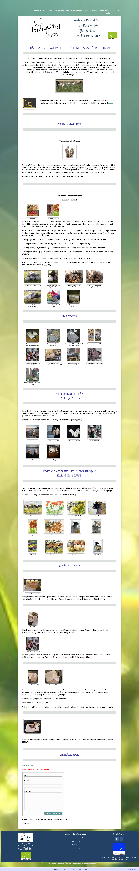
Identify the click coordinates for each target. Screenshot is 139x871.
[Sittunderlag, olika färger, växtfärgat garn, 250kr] (53, 342)
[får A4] (96, 533)
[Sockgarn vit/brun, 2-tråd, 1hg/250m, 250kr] (74, 284)
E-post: (26, 780)
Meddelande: (28, 791)
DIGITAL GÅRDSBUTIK (112, 12)
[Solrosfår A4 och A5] (76, 514)
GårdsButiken (38, 11)
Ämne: (26, 786)
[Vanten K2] (33, 439)
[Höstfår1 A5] (76, 553)
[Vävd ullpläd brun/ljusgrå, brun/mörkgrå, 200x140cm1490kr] (74, 361)
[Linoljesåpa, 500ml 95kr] (32, 592)
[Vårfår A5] (33, 514)
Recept (86, 11)
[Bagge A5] (97, 514)
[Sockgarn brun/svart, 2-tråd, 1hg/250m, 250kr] (94, 284)
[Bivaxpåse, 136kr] (53, 683)
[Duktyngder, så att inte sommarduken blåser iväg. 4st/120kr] (53, 361)
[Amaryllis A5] (33, 533)
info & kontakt (132, 869)
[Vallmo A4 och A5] (54, 514)
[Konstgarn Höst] (33, 217)
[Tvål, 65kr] (32, 625)
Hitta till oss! (75, 848)
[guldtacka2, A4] (75, 533)
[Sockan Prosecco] (94, 439)
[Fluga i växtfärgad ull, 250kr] (94, 342)
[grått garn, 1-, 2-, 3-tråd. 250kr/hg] (32, 284)
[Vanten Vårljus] (53, 458)
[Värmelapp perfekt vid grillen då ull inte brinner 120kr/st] (74, 342)
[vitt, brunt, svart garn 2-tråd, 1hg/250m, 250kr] (53, 284)
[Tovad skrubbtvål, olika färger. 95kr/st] (33, 361)
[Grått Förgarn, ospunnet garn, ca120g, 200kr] (74, 303)
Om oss (49, 11)
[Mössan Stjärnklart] (33, 458)
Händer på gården (74, 11)
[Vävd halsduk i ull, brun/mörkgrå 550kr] (94, 361)
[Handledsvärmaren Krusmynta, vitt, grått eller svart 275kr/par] (33, 342)
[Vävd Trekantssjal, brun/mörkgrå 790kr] (33, 381)
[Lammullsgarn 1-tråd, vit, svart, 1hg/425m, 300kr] (32, 303)
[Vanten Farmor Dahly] (53, 439)
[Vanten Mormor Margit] (74, 439)
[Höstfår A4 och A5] (54, 533)
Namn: (26, 775)
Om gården (59, 11)
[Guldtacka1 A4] (97, 553)
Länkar (94, 11)
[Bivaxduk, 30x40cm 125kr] (32, 683)
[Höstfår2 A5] (54, 553)
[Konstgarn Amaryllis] (53, 217)
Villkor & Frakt (28, 765)
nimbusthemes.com (90, 863)
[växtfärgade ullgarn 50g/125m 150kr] (53, 303)
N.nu (73, 869)
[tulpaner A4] (33, 553)
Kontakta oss (104, 11)
